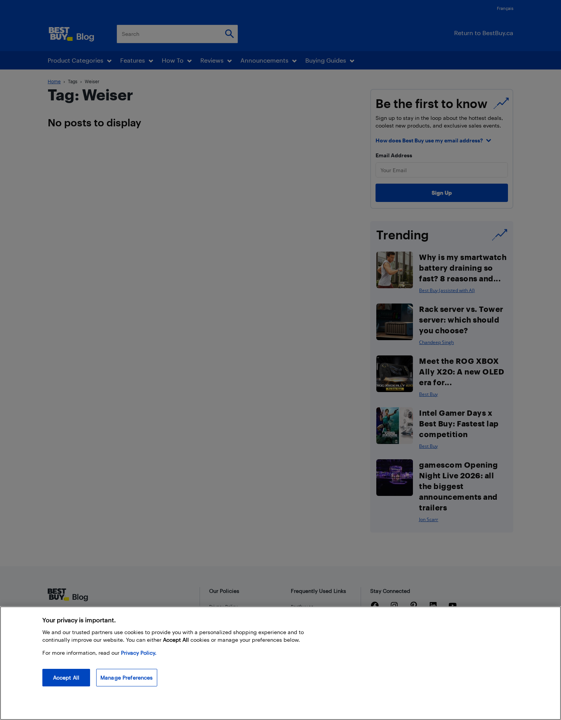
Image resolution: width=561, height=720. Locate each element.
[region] (280, 663)
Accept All (66, 677)
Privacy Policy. (138, 652)
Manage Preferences (126, 677)
